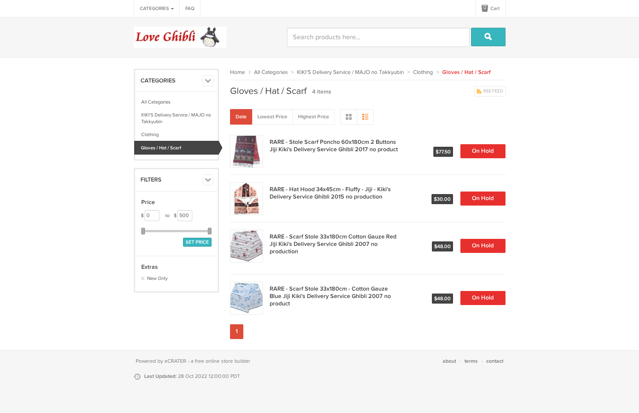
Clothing (150, 135)
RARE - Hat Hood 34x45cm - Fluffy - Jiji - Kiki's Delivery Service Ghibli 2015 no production (330, 193)
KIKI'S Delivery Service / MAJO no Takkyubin (176, 118)
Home (237, 72)
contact (494, 361)
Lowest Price (272, 117)
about (449, 361)
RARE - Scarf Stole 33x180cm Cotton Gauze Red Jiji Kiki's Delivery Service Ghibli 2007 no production (333, 244)
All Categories (155, 102)
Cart (494, 8)
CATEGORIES (155, 8)
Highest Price (313, 117)
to (171, 216)
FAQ (190, 8)
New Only (157, 278)
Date (241, 117)
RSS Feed (492, 91)
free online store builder (222, 361)
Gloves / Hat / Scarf (161, 148)
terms (471, 361)
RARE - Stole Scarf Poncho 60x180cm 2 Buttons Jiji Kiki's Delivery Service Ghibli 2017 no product (334, 146)
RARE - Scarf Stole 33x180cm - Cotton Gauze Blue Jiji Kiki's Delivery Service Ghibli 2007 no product (330, 296)
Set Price (197, 242)
